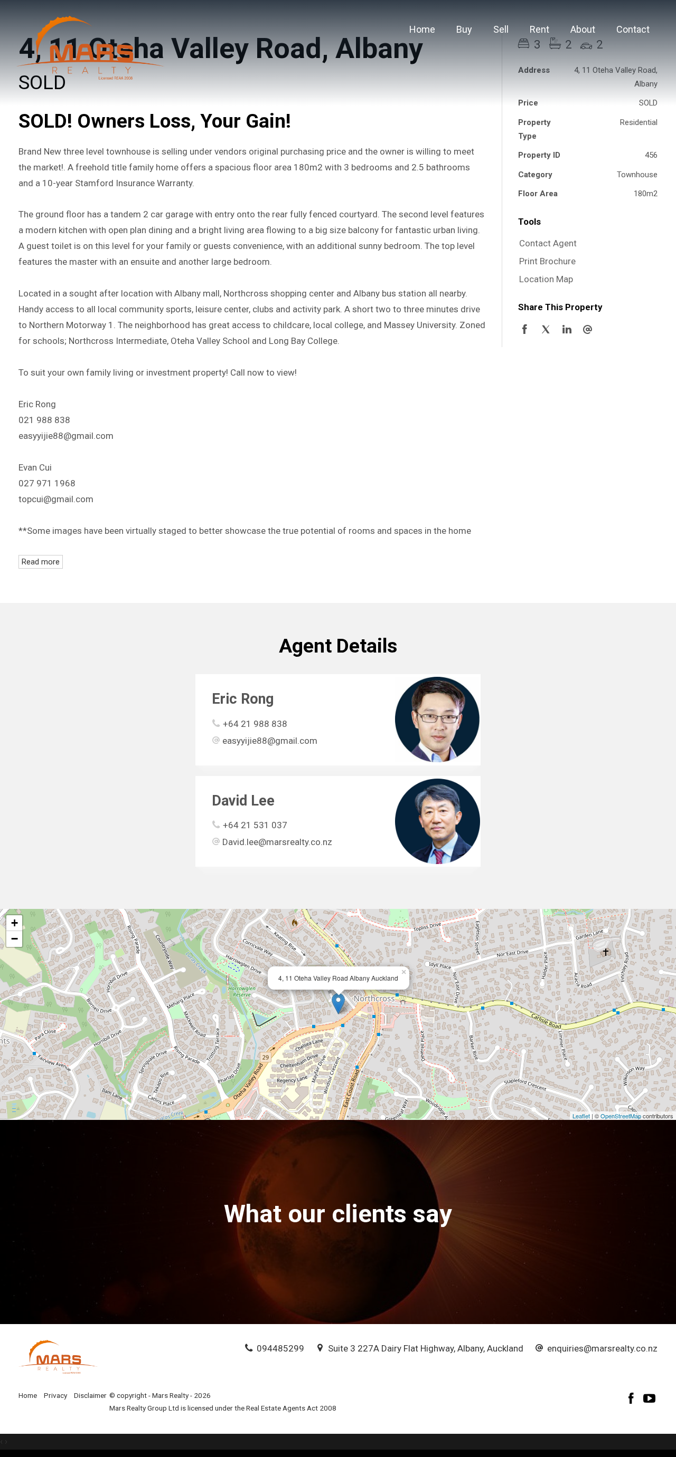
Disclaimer (90, 1395)
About (582, 29)
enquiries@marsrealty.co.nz (602, 1348)
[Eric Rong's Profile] (437, 719)
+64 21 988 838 (255, 723)
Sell (501, 29)
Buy (464, 29)
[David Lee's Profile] (437, 821)
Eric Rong (243, 699)
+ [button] (14, 922)
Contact (633, 29)
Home (422, 29)
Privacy (55, 1395)
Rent (539, 29)
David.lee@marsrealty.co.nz (277, 842)
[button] (585, 262)
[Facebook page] (632, 1400)
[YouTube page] (650, 1400)
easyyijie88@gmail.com (269, 740)
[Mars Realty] (90, 47)
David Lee (243, 800)
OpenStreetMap (620, 1115)
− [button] (14, 938)
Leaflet (581, 1115)
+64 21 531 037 (255, 825)
